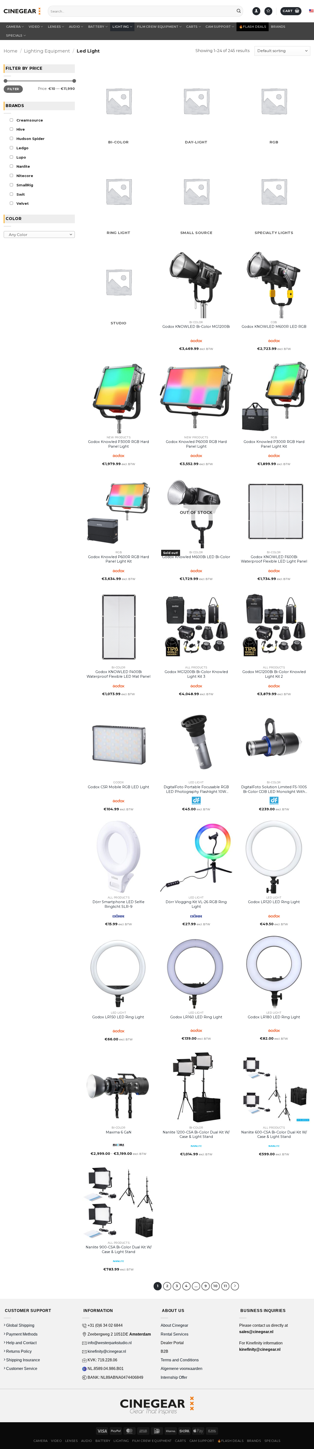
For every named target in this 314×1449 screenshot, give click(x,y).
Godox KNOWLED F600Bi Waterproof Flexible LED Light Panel (274, 559)
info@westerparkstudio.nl (109, 1343)
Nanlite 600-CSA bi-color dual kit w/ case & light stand (274, 1134)
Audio (74, 26)
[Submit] (239, 11)
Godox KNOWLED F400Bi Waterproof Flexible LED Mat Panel (118, 674)
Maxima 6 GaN (118, 1132)
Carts (191, 26)
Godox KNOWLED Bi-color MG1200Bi (196, 326)
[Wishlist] (268, 11)
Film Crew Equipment (157, 26)
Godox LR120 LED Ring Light (274, 902)
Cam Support (218, 26)
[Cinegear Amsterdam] (22, 11)
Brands (278, 26)
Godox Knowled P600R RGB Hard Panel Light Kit (118, 559)
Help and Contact (21, 1343)
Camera (13, 26)
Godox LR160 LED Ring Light (196, 1017)
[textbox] (38, 234)
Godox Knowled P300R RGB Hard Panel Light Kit (274, 444)
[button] (290, 11)
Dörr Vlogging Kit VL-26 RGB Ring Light (196, 904)
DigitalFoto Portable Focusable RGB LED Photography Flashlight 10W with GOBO (196, 789)
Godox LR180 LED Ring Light (274, 1017)
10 (215, 1286)
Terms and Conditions (180, 1360)
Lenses (54, 26)
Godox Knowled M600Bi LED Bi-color (196, 557)
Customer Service (21, 1368)
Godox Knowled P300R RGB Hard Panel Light (118, 444)
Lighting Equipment (47, 51)
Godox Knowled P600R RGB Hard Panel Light (196, 444)
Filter (13, 89)
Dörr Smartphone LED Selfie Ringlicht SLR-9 (118, 904)
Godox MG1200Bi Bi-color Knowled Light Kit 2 (274, 674)
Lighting (120, 26)
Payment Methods (21, 1334)
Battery (96, 26)
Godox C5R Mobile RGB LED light (118, 787)
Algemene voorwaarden (182, 1368)
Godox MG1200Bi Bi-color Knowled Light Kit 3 (196, 674)
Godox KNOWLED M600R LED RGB (274, 326)
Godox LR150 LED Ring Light (118, 1017)
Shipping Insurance (22, 1360)
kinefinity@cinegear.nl (106, 1351)
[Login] (256, 11)
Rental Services (174, 1334)
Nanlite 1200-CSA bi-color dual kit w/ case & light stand (196, 1134)
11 (225, 1286)
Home (10, 51)
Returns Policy (18, 1351)
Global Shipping (19, 1325)
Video (34, 26)
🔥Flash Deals (252, 26)
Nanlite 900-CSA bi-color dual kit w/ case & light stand (119, 1249)
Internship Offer (174, 1377)
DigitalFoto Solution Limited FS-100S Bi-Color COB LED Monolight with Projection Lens (274, 789)
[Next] (235, 1286)
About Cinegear (174, 1325)
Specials (14, 35)
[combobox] (39, 234)
